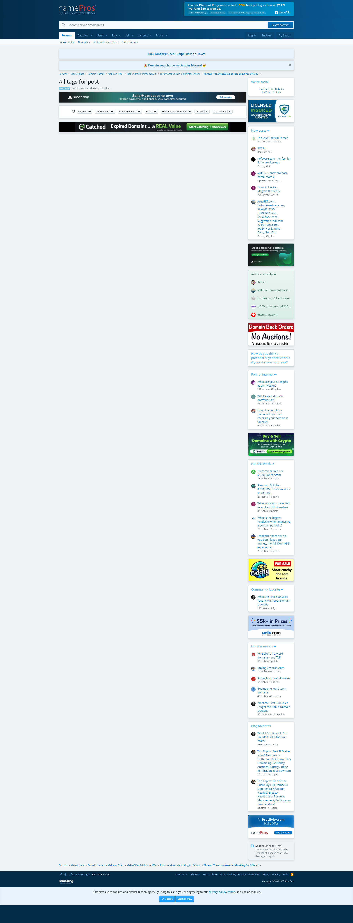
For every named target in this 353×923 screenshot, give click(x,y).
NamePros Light (81, 874)
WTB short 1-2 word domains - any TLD (270, 655)
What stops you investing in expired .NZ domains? (273, 505)
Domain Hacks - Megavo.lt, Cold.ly (268, 189)
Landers (143, 35)
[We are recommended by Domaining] (66, 882)
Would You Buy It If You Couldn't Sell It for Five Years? (272, 737)
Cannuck (276, 141)
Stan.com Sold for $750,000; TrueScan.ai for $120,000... (273, 489)
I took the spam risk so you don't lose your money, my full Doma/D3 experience (273, 541)
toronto (199, 111)
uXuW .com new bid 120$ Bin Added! (274, 306)
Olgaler (270, 236)
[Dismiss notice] (289, 65)
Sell (127, 35)
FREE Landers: (157, 54)
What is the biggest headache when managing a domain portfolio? (273, 521)
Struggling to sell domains (273, 678)
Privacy (276, 874)
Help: (180, 54)
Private (200, 54)
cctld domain (102, 111)
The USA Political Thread (272, 138)
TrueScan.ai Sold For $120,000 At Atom (270, 473)
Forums (67, 35)
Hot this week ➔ (262, 464)
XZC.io (261, 148)
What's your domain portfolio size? (270, 398)
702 (269, 152)
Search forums (130, 42)
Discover (82, 35)
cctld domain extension (174, 111)
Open (170, 54)
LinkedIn (279, 89)
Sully (273, 608)
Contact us (181, 874)
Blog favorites (261, 726)
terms (231, 892)
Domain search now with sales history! (175, 65)
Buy (114, 35)
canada (82, 111)
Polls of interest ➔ (264, 374)
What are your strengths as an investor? (272, 383)
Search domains (280, 25)
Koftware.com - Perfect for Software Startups (274, 160)
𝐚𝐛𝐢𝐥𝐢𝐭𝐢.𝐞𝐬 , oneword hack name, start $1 (272, 175)
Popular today (66, 42)
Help (285, 874)
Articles (277, 92)
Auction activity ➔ (263, 274)
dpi (268, 166)
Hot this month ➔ (263, 646)
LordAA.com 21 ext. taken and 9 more (274, 298)
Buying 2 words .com (270, 668)
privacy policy (217, 892)
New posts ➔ (260, 130)
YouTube (266, 92)
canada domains (127, 111)
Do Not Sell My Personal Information (240, 874)
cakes (149, 111)
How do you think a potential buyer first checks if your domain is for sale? (270, 357)
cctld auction (219, 111)
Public (188, 54)
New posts (84, 42)
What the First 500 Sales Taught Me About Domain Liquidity (273, 600)
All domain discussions (105, 42)
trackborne (275, 180)
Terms (266, 874)
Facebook (264, 89)
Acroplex (274, 774)
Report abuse (210, 874)
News (100, 35)
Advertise (195, 874)
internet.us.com (267, 314)
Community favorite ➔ (267, 589)
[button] (91, 35)
